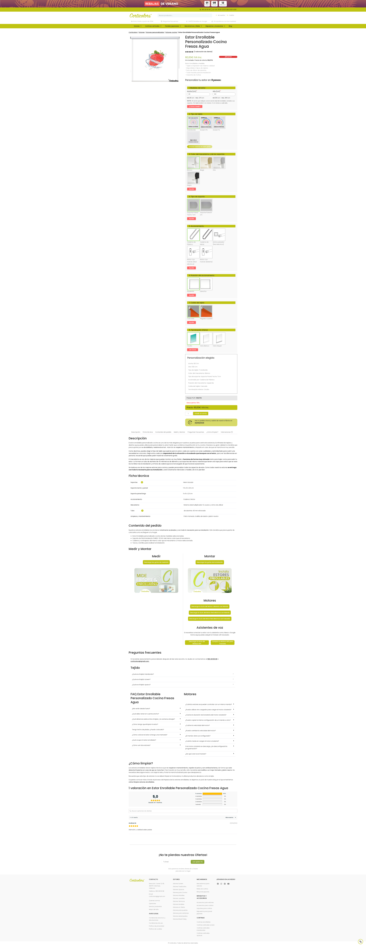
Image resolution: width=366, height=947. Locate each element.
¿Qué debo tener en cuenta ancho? (145, 714)
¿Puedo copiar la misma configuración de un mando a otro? (208, 720)
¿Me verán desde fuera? (141, 708)
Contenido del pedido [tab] (163, 432)
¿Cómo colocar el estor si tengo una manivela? (149, 735)
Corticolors (133, 32)
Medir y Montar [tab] (179, 432)
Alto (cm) (216, 91)
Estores (137, 26)
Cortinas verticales (152, 26)
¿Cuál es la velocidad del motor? (197, 725)
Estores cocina (171, 32)
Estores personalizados (155, 32)
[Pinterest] (225, 883)
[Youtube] (228, 883)
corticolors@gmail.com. (140, 661)
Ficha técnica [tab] (148, 432)
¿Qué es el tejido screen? (141, 679)
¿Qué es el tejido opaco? (141, 685)
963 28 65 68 (212, 659)
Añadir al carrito (201, 413)
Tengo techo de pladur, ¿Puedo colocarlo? (148, 729)
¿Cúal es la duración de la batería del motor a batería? (205, 715)
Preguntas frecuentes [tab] (196, 432)
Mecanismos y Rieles (192, 26)
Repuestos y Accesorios (214, 26)
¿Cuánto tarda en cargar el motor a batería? (202, 741)
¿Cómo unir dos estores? (141, 745)
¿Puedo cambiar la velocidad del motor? (200, 731)
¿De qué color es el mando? (195, 754)
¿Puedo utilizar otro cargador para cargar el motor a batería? (208, 710)
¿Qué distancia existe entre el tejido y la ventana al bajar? (153, 719)
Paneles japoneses (172, 26)
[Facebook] (218, 883)
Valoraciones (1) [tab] (227, 432)
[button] (156, 580)
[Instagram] (221, 883)
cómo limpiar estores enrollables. (142, 782)
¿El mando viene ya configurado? (197, 736)
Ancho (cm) (191, 91)
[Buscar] (209, 15)
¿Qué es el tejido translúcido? (143, 674)
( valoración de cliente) (203, 52)
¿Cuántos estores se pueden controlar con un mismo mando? (208, 704)
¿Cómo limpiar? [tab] (212, 432)
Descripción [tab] (135, 432)
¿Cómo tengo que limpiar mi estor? (145, 724)
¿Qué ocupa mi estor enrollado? (144, 740)
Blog (230, 26)
